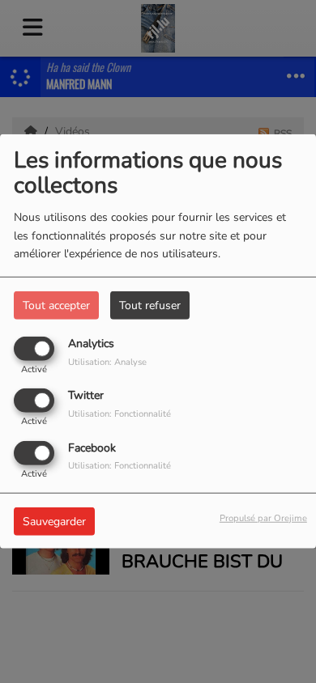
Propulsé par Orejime (263, 517)
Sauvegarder (54, 520)
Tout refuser (150, 305)
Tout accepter (56, 305)
